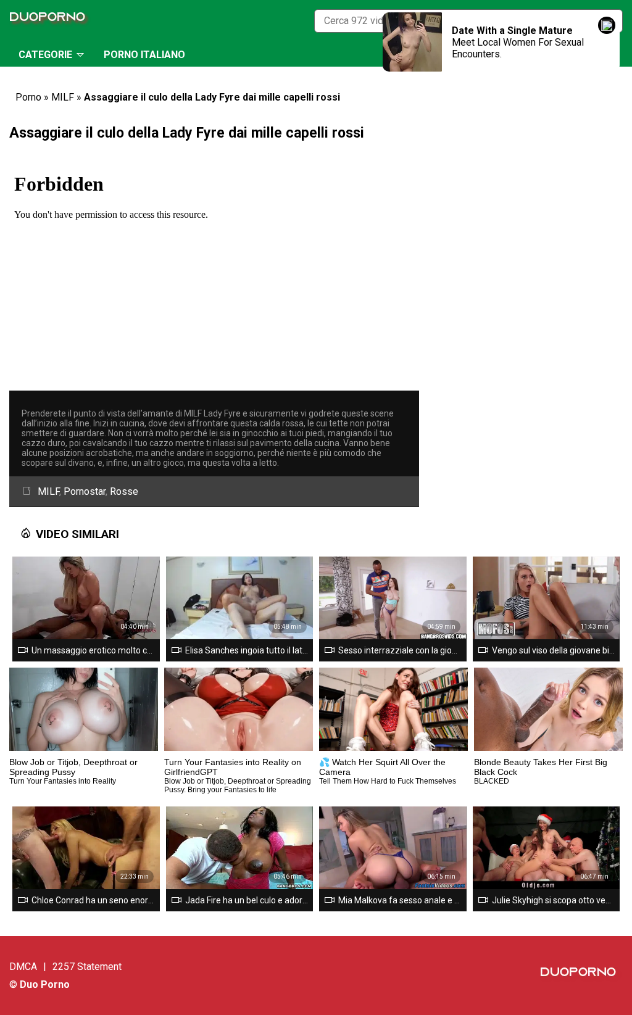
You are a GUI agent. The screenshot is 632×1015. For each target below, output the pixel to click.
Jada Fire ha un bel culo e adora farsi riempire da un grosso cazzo (247, 900)
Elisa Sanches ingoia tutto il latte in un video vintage (247, 650)
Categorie (45, 54)
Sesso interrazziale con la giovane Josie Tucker (400, 650)
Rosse (124, 491)
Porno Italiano (144, 54)
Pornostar (85, 491)
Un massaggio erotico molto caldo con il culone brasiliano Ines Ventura (93, 650)
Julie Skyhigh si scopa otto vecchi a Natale (553, 900)
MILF (62, 97)
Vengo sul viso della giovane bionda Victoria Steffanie (553, 650)
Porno (28, 97)
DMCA (23, 966)
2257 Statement (87, 966)
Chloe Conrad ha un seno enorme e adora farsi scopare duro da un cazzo (93, 900)
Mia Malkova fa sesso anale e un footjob (400, 900)
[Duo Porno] (50, 20)
